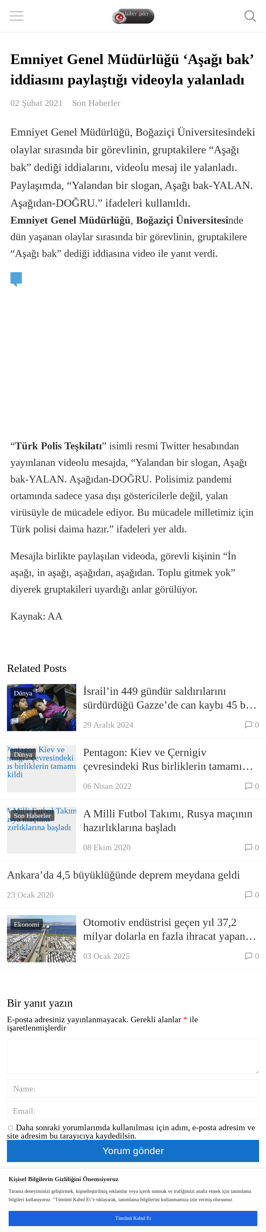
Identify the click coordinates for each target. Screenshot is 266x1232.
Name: (24, 1088)
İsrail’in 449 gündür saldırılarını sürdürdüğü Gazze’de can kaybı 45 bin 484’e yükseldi (168, 698)
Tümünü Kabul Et (133, 1218)
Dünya (23, 693)
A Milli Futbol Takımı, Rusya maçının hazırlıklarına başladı (167, 820)
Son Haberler (96, 103)
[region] (133, 1200)
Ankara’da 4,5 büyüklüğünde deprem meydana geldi (123, 875)
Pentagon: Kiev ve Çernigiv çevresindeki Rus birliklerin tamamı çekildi (162, 759)
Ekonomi (26, 924)
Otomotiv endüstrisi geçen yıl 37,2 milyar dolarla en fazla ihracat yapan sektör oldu (164, 929)
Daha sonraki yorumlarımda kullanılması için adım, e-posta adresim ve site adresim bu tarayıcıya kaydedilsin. (131, 1131)
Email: (24, 1110)
